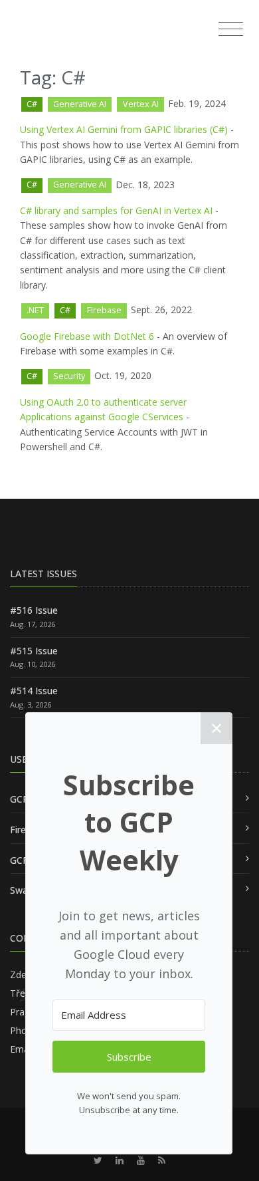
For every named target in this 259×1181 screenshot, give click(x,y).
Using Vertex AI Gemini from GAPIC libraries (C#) (124, 129)
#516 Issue (34, 610)
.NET (35, 310)
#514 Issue (34, 690)
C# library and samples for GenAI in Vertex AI (116, 210)
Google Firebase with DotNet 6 (87, 336)
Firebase (104, 310)
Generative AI (79, 104)
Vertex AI (141, 104)
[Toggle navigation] (231, 29)
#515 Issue (34, 650)
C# (32, 104)
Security (69, 376)
